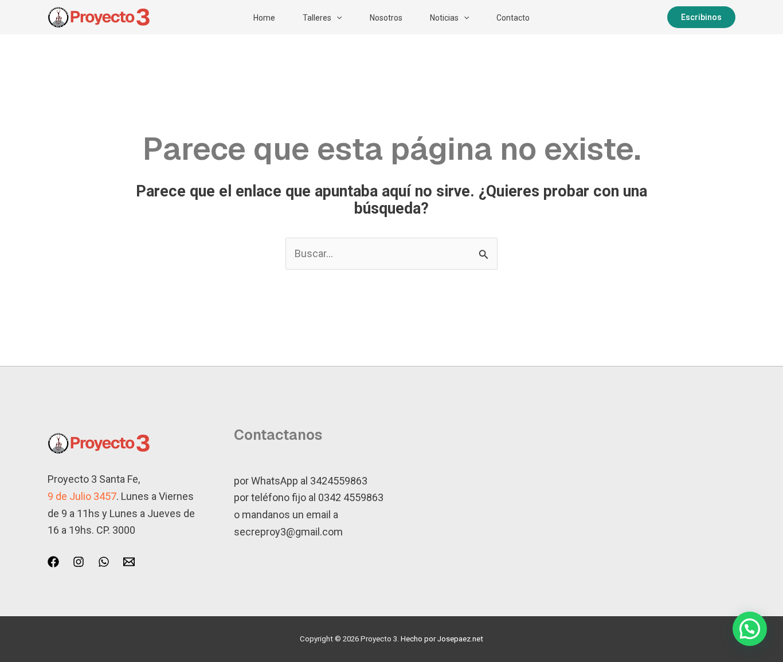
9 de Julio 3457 (82, 496)
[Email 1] (129, 562)
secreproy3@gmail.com (288, 532)
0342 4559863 (350, 497)
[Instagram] (78, 562)
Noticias (444, 17)
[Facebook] (53, 562)
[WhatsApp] (103, 562)
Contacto (513, 17)
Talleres (317, 17)
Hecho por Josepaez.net (442, 639)
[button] (336, 17)
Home (264, 17)
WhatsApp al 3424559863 (309, 481)
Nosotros (386, 17)
